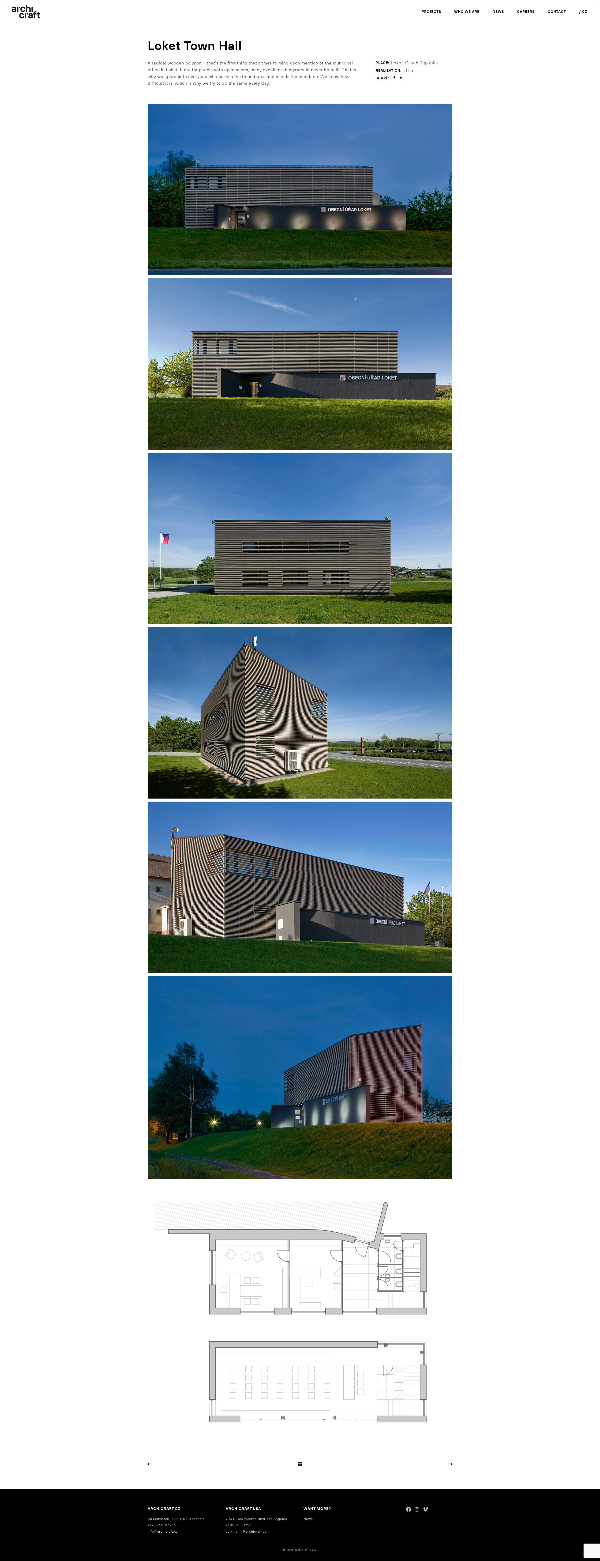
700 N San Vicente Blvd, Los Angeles (256, 1519)
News (308, 1519)
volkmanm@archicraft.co (246, 1531)
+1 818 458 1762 (238, 1525)
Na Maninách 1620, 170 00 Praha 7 (176, 1519)
